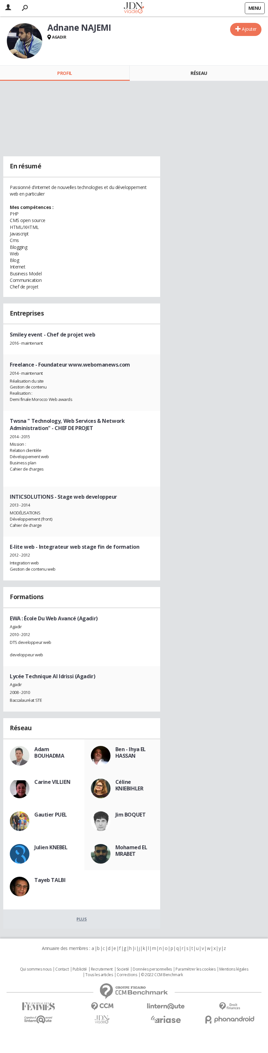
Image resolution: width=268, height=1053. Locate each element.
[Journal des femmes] (38, 1006)
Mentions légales (233, 969)
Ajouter (249, 29)
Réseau (199, 73)
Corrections (127, 975)
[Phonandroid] (229, 1019)
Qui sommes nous (36, 969)
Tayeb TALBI (49, 880)
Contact (62, 969)
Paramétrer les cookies (195, 969)
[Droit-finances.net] (229, 1006)
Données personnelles (152, 969)
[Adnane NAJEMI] (24, 41)
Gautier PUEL (50, 814)
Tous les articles (99, 975)
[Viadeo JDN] (102, 1019)
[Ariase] (166, 1019)
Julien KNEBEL (51, 847)
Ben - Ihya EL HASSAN (130, 752)
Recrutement (102, 969)
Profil (64, 73)
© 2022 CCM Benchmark (162, 975)
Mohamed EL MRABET (131, 850)
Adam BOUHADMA (49, 752)
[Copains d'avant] (38, 1019)
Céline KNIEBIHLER (129, 785)
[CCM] (102, 1006)
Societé (123, 969)
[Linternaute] (166, 1006)
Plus (81, 919)
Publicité (80, 969)
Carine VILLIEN (52, 781)
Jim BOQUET (130, 814)
